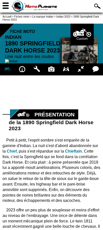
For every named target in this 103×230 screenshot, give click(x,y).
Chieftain (73, 151)
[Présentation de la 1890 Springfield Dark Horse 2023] (7, 69)
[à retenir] (22, 69)
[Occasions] (66, 69)
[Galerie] (51, 69)
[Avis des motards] (95, 69)
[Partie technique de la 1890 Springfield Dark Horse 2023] (37, 69)
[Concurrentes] (81, 69)
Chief (12, 151)
